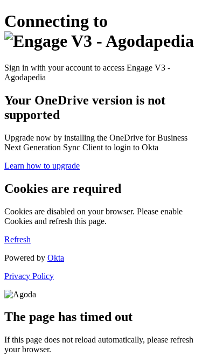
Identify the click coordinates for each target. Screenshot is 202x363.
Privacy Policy (29, 276)
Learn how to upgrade (42, 165)
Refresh (17, 239)
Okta (55, 257)
